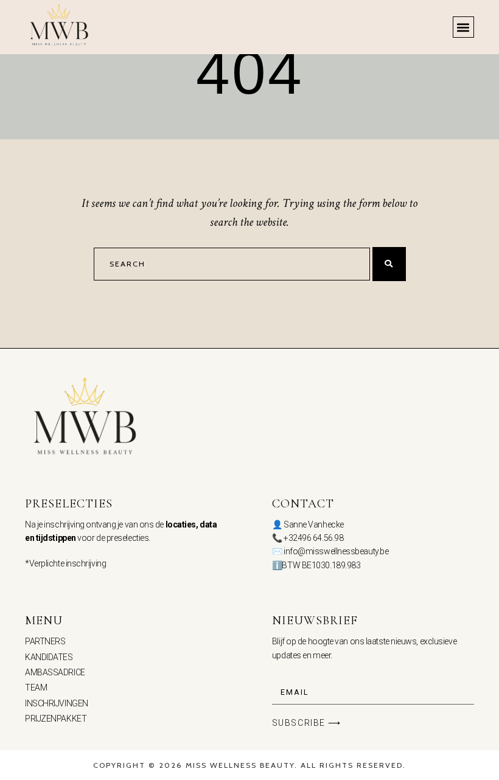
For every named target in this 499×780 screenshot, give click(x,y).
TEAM (36, 687)
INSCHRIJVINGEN (56, 703)
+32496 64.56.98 (313, 538)
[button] (463, 27)
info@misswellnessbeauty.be (336, 551)
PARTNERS (45, 641)
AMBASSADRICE (55, 672)
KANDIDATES (49, 657)
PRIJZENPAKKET (55, 718)
